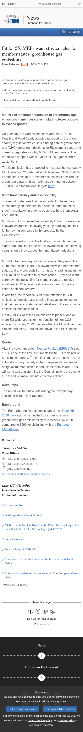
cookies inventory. (44, 725)
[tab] (41, 645)
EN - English (9, 3)
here (51, 186)
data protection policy (40, 720)
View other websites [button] (50, 3)
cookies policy (66, 720)
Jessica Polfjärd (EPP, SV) (54, 348)
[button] (74, 32)
